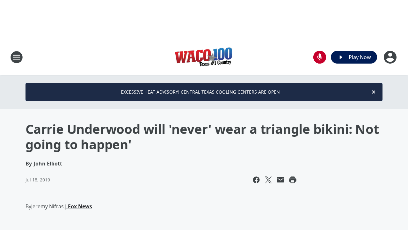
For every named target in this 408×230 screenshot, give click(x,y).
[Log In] (391, 57)
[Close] (373, 92)
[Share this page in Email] (280, 179)
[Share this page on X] (268, 179)
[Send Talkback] (319, 57)
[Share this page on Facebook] (256, 179)
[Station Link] (204, 57)
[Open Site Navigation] (16, 57)
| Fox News (78, 206)
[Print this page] (292, 179)
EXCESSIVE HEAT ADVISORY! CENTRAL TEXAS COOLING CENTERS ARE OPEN (200, 92)
